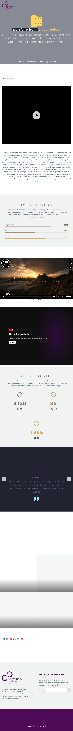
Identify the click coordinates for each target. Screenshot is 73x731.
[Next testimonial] (69, 479)
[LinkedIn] (18, 639)
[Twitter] (7, 639)
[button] (36, 115)
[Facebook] (3, 639)
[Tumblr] (14, 639)
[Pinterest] (11, 639)
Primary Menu (69, 5)
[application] (36, 115)
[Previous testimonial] (4, 479)
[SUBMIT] (69, 690)
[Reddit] (22, 639)
